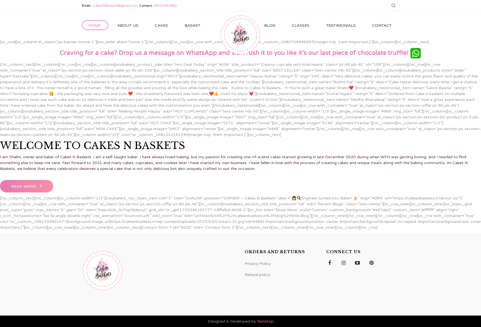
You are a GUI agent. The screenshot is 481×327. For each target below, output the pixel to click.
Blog (269, 25)
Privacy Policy (258, 263)
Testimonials (341, 25)
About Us (127, 25)
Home (94, 25)
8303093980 (165, 6)
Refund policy (257, 274)
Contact (382, 25)
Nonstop (265, 321)
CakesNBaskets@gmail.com (115, 6)
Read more (23, 186)
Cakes (161, 25)
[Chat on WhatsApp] (415, 53)
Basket (192, 25)
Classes (301, 25)
